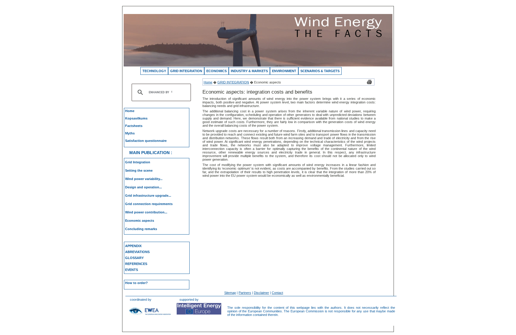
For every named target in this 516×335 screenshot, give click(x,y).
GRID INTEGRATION (186, 71)
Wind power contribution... (146, 212)
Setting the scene (139, 170)
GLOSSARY (134, 258)
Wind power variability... (143, 179)
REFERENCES (136, 264)
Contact (277, 292)
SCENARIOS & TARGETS (320, 71)
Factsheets (133, 126)
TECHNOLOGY (154, 71)
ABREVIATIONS (137, 252)
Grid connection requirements (149, 204)
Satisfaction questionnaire (146, 140)
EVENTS (131, 270)
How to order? (136, 283)
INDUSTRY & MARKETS (249, 71)
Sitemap (230, 292)
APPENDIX (133, 246)
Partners (245, 292)
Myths (130, 133)
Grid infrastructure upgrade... (148, 195)
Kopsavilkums (136, 118)
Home (129, 111)
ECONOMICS (216, 71)
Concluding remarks (141, 229)
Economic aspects (139, 220)
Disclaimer (261, 292)
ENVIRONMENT (284, 71)
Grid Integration (137, 162)
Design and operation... (143, 187)
